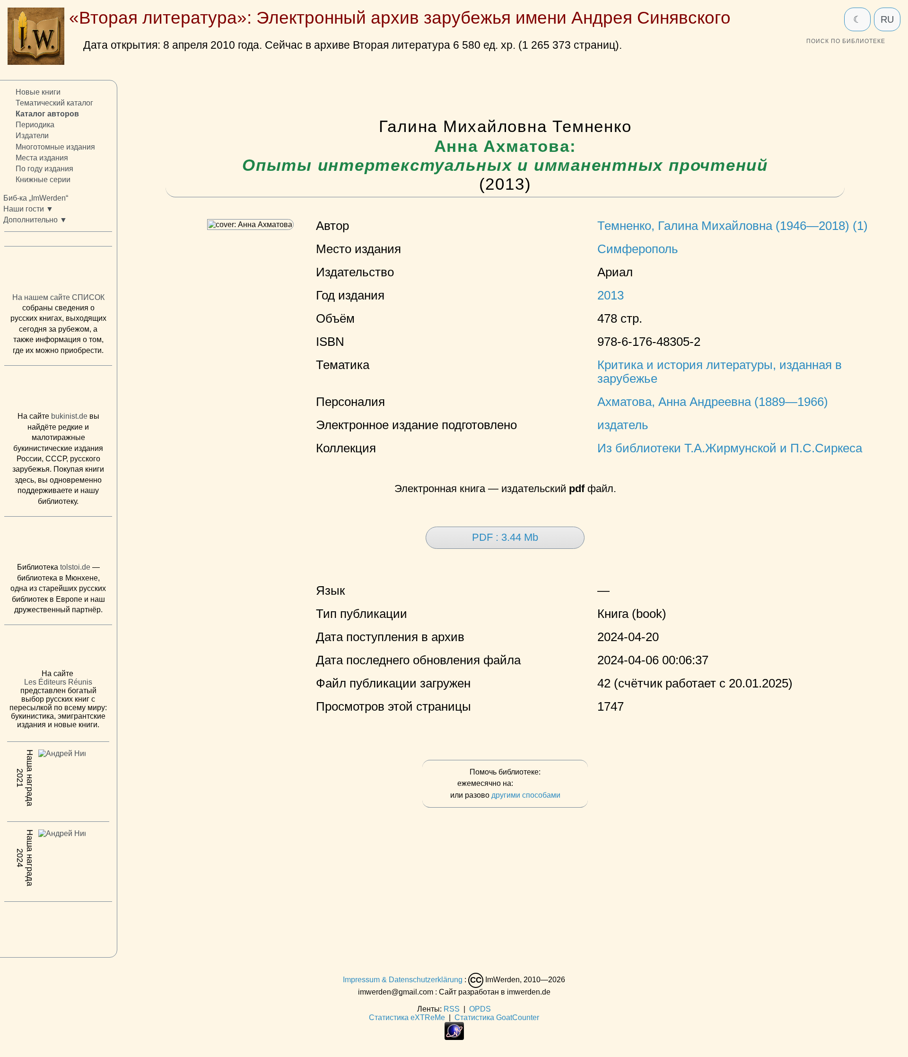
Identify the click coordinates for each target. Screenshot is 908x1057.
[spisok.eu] (58, 271)
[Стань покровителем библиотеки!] (534, 783)
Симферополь (637, 248)
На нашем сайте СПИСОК (58, 297)
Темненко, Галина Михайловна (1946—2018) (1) (732, 225)
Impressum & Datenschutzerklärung (403, 980)
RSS (452, 1009)
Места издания (42, 157)
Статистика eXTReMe (407, 1017)
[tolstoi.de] (58, 541)
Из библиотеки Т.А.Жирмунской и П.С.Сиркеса (729, 448)
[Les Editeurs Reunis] (58, 649)
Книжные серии (43, 180)
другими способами (525, 795)
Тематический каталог (54, 103)
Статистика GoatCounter (496, 1017)
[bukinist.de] (58, 390)
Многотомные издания (55, 146)
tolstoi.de (75, 567)
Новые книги (38, 92)
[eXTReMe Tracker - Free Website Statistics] (454, 1037)
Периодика (35, 125)
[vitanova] (58, 927)
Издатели (32, 136)
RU (887, 19)
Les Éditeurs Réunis (58, 682)
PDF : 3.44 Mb (505, 537)
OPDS (480, 1009)
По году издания (44, 169)
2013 (610, 295)
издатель (622, 425)
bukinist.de (69, 416)
